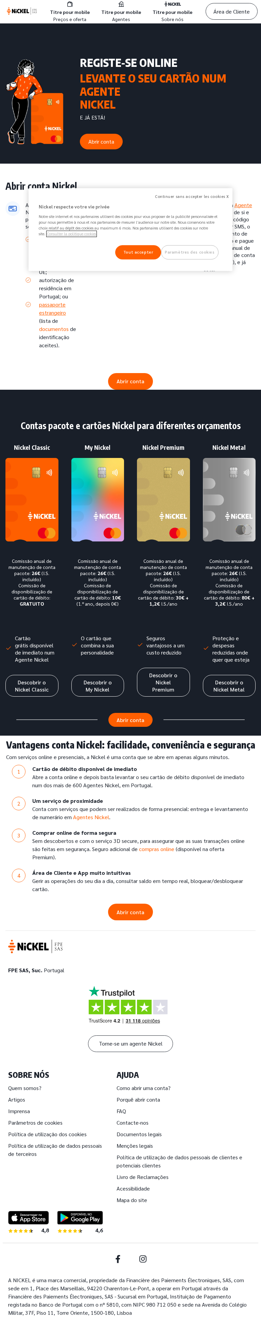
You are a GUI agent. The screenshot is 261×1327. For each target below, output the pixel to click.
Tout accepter (138, 252)
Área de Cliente (231, 11)
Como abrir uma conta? (144, 1087)
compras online (156, 848)
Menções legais (135, 1145)
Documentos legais (139, 1134)
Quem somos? (24, 1087)
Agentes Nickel (91, 817)
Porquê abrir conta (138, 1099)
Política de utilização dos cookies (47, 1134)
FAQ (121, 1110)
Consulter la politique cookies (71, 233)
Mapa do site (132, 1199)
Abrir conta (101, 141)
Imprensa (19, 1110)
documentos (54, 328)
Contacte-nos (133, 1122)
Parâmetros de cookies (35, 1122)
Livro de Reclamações (143, 1176)
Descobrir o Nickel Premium (163, 682)
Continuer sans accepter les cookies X (192, 196)
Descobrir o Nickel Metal (229, 686)
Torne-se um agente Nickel (130, 1043)
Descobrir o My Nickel (98, 686)
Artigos (16, 1099)
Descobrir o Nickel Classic (32, 686)
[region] (130, 229)
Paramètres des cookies (190, 252)
